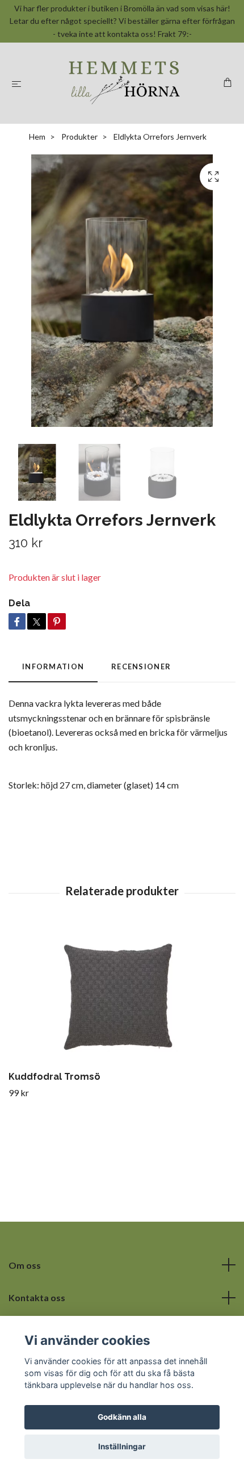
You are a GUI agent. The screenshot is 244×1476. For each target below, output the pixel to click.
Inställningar (122, 1446)
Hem (37, 136)
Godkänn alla (122, 1417)
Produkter (79, 136)
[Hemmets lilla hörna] (124, 83)
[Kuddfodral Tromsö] (122, 996)
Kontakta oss (37, 1297)
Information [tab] (53, 666)
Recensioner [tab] (141, 666)
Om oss (25, 1265)
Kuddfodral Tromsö (54, 1076)
